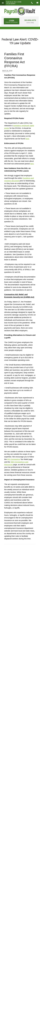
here (27, 139)
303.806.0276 (30, 20)
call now (32, 2)
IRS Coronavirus (13, 459)
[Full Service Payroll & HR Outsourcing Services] (20, 11)
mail (37, 2)
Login (12, 21)
